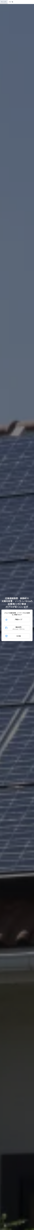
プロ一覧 (11, 2)
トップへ (4, 2)
